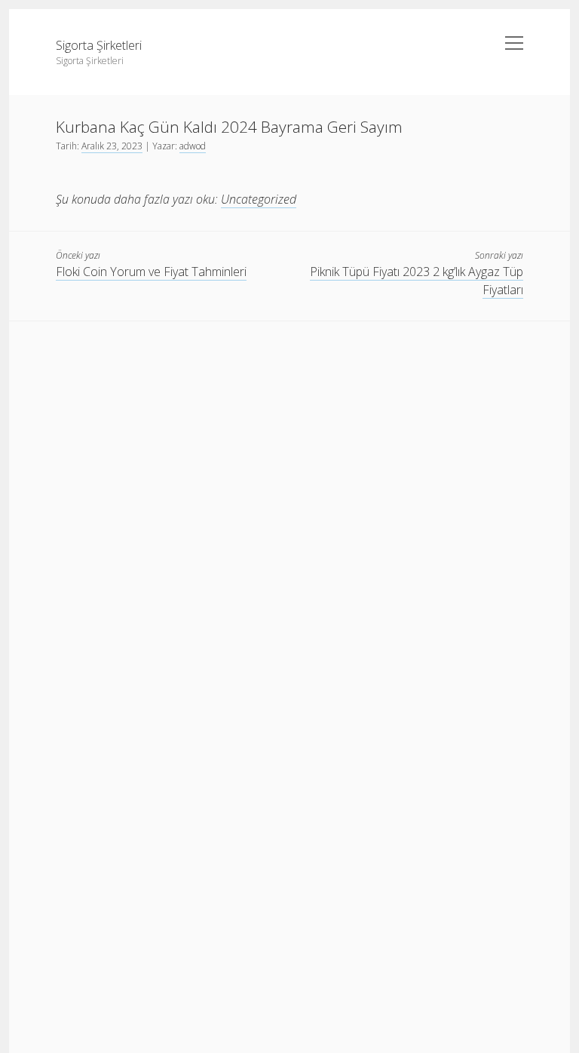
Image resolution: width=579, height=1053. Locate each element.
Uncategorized (258, 199)
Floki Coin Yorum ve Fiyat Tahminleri (151, 271)
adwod (192, 146)
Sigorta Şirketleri (99, 45)
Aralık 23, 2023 (111, 146)
